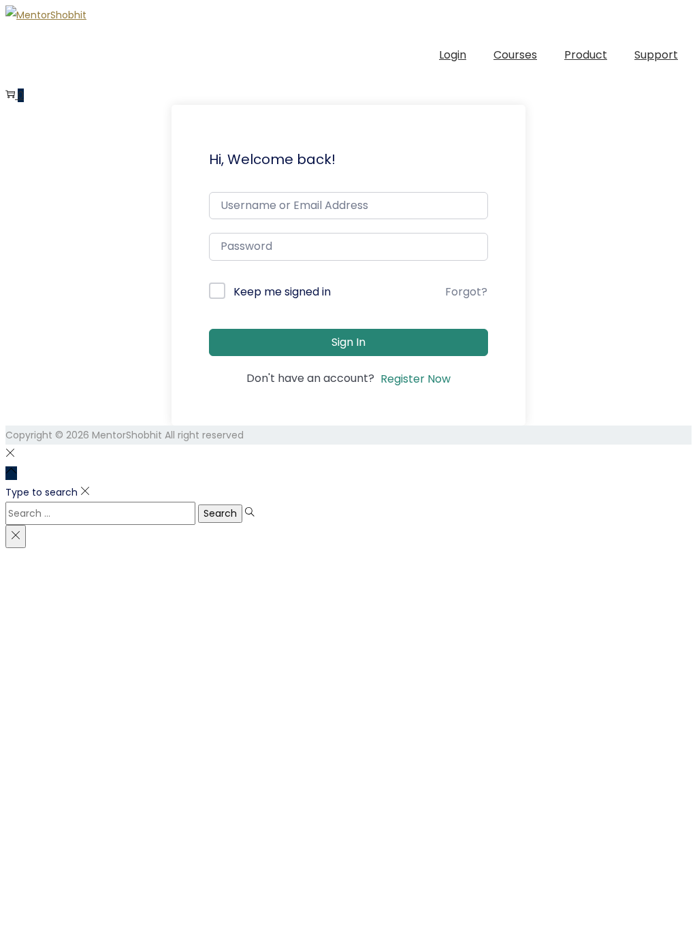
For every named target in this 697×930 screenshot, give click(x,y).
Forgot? (466, 292)
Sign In (348, 342)
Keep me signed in (282, 292)
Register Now (415, 379)
